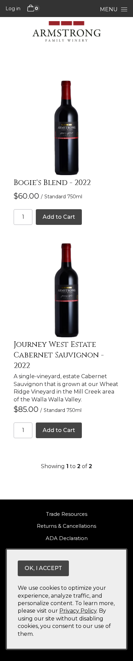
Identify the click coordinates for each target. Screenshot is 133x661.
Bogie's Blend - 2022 (52, 183)
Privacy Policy (78, 611)
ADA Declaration (67, 538)
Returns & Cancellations (66, 526)
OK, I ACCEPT (43, 568)
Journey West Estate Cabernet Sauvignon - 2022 (59, 355)
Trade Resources (66, 514)
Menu (109, 9)
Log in (12, 8)
